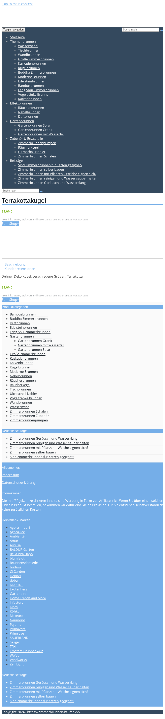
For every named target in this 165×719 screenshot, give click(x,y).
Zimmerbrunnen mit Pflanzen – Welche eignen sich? (57, 174)
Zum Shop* (10, 223)
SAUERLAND (19, 638)
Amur (14, 540)
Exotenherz (18, 589)
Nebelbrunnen (29, 112)
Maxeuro (16, 616)
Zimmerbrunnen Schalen (37, 156)
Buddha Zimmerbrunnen (37, 72)
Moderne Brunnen (32, 77)
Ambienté (17, 536)
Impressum (10, 475)
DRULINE (16, 585)
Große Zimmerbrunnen (36, 59)
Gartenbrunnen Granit (35, 130)
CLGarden (17, 571)
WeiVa (14, 655)
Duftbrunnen (28, 116)
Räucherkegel (28, 147)
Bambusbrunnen (31, 85)
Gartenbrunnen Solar (34, 125)
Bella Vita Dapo (21, 554)
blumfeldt (17, 558)
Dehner (15, 576)
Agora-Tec (17, 532)
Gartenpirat (19, 593)
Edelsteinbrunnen (31, 81)
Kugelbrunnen (29, 68)
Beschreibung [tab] (15, 264)
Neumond (17, 620)
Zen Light (17, 664)
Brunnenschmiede (24, 563)
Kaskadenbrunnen (32, 63)
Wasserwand (28, 46)
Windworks (18, 660)
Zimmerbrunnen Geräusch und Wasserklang (52, 183)
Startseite (17, 37)
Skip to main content (17, 4)
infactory (16, 602)
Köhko (15, 611)
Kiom (14, 607)
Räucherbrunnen (31, 107)
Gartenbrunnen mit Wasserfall (41, 134)
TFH (13, 646)
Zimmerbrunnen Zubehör (29, 416)
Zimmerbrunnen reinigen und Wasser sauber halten (57, 178)
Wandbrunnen (29, 55)
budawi (15, 567)
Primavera (18, 629)
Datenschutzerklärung (19, 482)
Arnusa (15, 545)
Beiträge (16, 160)
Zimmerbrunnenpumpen (37, 143)
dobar (14, 580)
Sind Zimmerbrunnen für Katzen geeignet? (50, 165)
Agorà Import (20, 527)
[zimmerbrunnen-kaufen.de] (30, 17)
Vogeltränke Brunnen (34, 94)
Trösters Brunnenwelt (26, 651)
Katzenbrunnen (30, 99)
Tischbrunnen (28, 50)
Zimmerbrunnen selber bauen (41, 169)
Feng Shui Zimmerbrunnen (38, 90)
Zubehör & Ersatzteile (26, 138)
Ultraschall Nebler (31, 152)
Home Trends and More (28, 598)
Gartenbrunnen (22, 121)
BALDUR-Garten (22, 549)
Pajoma (15, 624)
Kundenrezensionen (20, 269)
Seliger (15, 642)
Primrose (17, 633)
